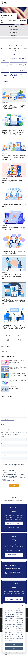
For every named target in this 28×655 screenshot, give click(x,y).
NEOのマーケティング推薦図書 (13, 76)
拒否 (14, 648)
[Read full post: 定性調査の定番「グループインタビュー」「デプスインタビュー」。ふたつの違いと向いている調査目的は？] (14, 315)
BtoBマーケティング (22, 65)
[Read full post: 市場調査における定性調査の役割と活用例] (14, 170)
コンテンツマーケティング (5, 65)
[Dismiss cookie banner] (22, 606)
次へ (21, 335)
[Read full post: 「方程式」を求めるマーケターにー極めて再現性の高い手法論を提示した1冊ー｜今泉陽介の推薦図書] (14, 95)
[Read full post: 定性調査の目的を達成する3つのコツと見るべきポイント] (14, 217)
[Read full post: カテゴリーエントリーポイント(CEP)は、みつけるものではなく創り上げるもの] (14, 264)
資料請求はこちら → (14, 554)
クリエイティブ (22, 70)
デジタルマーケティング (13, 59)
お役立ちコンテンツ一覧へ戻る (14, 340)
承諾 (14, 644)
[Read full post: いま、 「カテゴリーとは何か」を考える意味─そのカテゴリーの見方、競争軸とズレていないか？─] (14, 145)
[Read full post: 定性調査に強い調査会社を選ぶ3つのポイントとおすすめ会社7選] (14, 241)
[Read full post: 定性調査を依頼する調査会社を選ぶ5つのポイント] (14, 194)
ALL (14, 54)
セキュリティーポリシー (7, 652)
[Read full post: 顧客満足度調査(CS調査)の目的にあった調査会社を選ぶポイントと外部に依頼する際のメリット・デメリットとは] (14, 120)
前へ (7, 335)
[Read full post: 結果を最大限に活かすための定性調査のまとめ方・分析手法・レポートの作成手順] (14, 290)
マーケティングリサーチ (5, 59)
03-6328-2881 (14, 572)
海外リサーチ (23, 74)
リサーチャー (5, 81)
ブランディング (5, 70)
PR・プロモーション (22, 59)
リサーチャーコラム (13, 65)
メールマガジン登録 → (14, 599)
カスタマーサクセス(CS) (5, 75)
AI (13, 70)
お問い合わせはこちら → (14, 523)
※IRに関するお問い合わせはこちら (14, 527)
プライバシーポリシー (21, 652)
